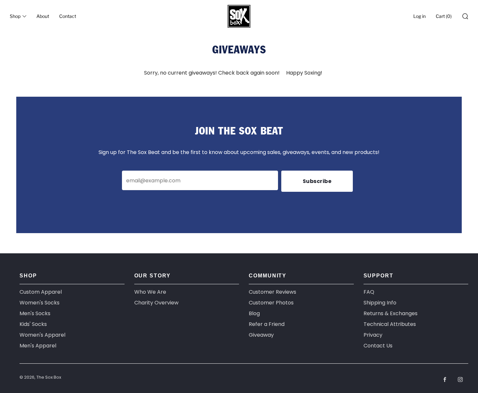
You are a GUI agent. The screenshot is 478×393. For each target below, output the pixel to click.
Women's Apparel (42, 335)
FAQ (369, 292)
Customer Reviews (272, 292)
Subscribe (317, 181)
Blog (254, 313)
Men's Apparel (38, 345)
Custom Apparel (41, 292)
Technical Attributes (390, 324)
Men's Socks (35, 313)
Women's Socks (40, 302)
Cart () (444, 16)
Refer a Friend (267, 324)
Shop (15, 16)
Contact (67, 16)
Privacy (373, 335)
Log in (419, 16)
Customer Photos (271, 302)
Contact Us (378, 345)
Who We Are (150, 292)
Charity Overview (156, 302)
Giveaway (261, 335)
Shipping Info (380, 302)
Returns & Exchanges (391, 313)
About (42, 16)
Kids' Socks (33, 324)
